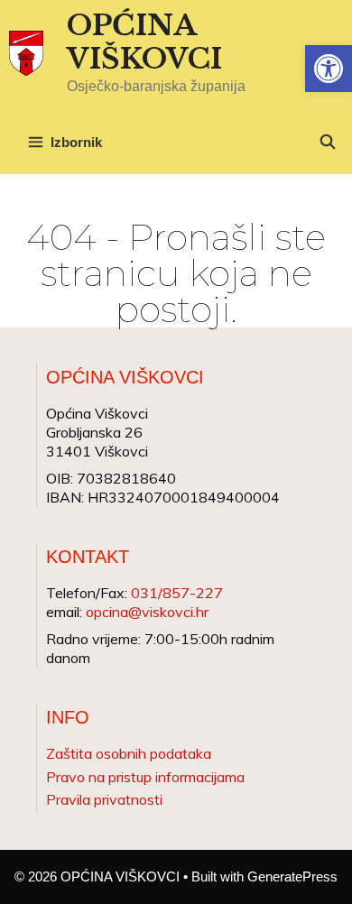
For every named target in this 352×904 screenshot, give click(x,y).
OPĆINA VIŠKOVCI (144, 42)
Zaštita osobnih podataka (128, 753)
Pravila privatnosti (104, 799)
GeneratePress (292, 876)
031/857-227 (177, 593)
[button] (328, 68)
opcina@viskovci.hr (147, 612)
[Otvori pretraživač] (327, 142)
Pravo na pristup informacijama (145, 777)
